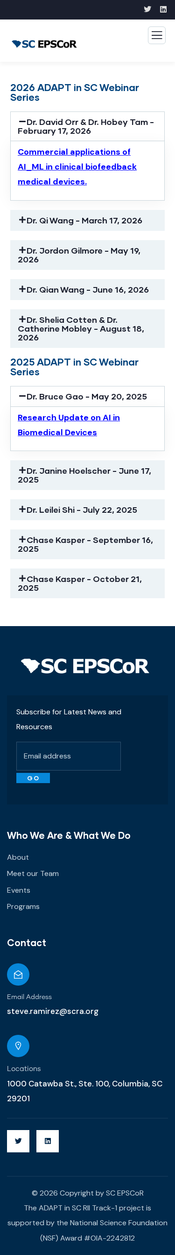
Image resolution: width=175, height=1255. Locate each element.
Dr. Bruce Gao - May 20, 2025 (87, 396)
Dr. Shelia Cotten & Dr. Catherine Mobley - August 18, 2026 (81, 328)
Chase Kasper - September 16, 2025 (85, 544)
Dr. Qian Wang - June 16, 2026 (88, 289)
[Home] (85, 666)
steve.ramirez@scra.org (52, 1011)
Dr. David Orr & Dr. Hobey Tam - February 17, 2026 (86, 126)
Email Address (29, 997)
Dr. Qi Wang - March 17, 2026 (84, 220)
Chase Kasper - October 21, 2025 (80, 583)
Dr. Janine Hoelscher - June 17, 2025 (84, 474)
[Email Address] (18, 974)
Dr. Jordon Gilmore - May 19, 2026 (79, 254)
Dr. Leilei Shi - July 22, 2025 (82, 509)
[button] (87, 126)
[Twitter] (18, 1141)
